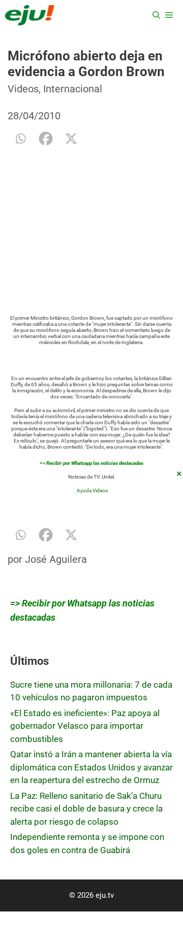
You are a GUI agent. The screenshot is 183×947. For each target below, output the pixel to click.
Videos (23, 89)
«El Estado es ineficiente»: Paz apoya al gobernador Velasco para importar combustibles (85, 726)
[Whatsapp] (20, 138)
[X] (71, 138)
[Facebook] (45, 138)
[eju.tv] (29, 15)
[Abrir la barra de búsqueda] (156, 15)
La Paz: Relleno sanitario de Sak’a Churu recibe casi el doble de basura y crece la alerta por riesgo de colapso (86, 809)
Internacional (72, 89)
